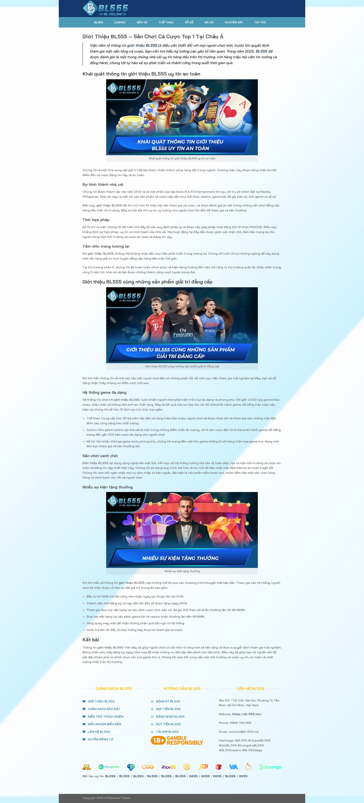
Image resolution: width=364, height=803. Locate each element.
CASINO (119, 22)
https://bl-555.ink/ (247, 714)
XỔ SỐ (189, 22)
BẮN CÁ (142, 22)
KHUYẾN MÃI (234, 22)
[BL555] (112, 8)
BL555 (98, 22)
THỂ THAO (166, 22)
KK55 (193, 776)
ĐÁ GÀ (209, 22)
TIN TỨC (260, 22)
